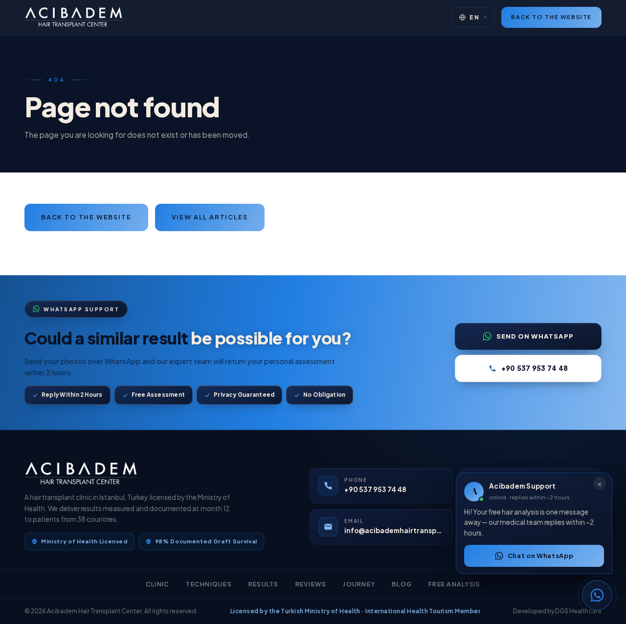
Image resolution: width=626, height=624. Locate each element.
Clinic (158, 584)
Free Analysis (454, 584)
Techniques (209, 584)
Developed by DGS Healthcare (557, 611)
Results (263, 584)
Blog (402, 584)
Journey (359, 584)
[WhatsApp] (597, 595)
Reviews (311, 584)
